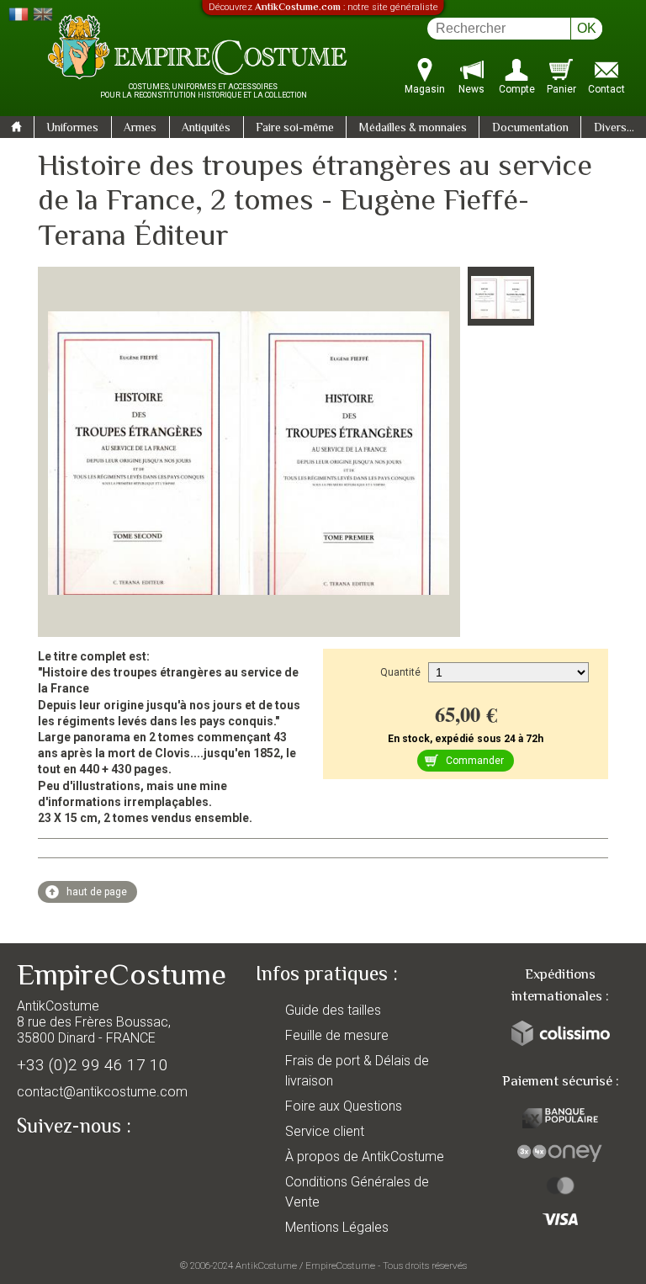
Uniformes (72, 128)
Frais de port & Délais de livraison (357, 1071)
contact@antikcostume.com (102, 1092)
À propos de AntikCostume (364, 1157)
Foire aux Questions (343, 1106)
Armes (140, 128)
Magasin (425, 89)
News (471, 89)
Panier (561, 89)
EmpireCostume (340, 1265)
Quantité (400, 672)
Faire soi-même (295, 128)
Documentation (530, 128)
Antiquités (206, 128)
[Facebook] (58, 1165)
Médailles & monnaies (413, 128)
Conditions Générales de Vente (357, 1192)
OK (586, 28)
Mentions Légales (337, 1227)
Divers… (614, 128)
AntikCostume (266, 1265)
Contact (606, 89)
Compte (517, 89)
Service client (324, 1131)
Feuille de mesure (337, 1035)
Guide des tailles (333, 1010)
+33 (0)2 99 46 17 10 (92, 1064)
